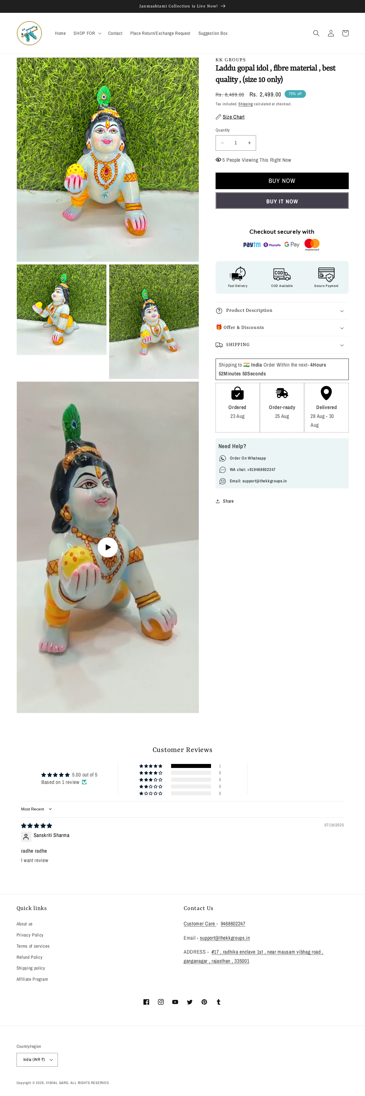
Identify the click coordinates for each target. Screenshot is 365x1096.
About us (25, 924)
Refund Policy (30, 957)
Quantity (223, 130)
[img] (36, 825)
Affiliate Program (32, 979)
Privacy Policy (30, 935)
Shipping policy (31, 968)
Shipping (245, 103)
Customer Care (200, 923)
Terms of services (33, 946)
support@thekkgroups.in (225, 937)
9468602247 (233, 923)
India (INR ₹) (34, 1059)
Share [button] (228, 501)
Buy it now (282, 201)
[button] (87, 33)
